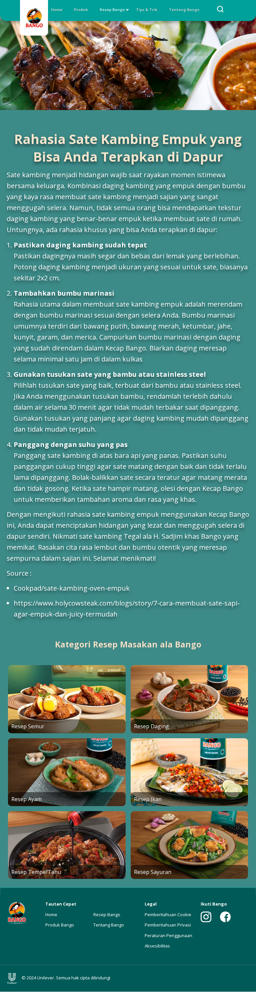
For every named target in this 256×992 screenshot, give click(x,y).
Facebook (225, 917)
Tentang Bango (184, 9)
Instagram (206, 917)
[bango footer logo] (17, 912)
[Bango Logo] (34, 18)
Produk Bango (59, 925)
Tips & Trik (146, 9)
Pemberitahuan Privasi (168, 925)
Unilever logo (14, 978)
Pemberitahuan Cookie (168, 915)
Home (56, 9)
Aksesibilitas (157, 946)
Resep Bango (112, 9)
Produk (81, 9)
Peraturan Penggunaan (168, 935)
